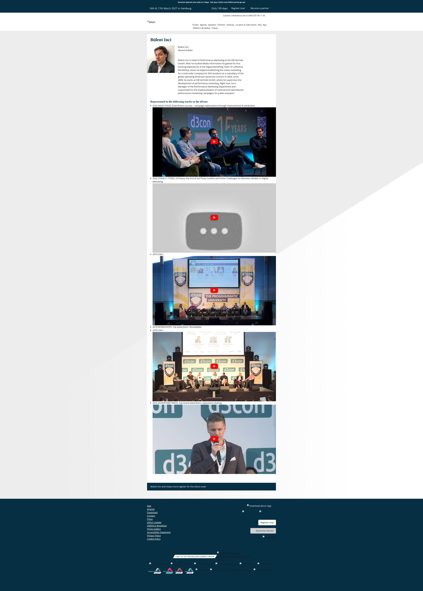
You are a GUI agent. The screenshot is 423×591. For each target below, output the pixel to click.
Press (150, 519)
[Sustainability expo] (264, 571)
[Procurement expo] (168, 571)
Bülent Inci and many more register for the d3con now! (178, 486)
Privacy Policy (154, 535)
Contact (151, 515)
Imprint (151, 509)
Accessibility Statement (159, 532)
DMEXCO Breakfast (201, 28)
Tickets (195, 24)
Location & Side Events (246, 24)
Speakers (212, 24)
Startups (230, 24)
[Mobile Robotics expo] (155, 571)
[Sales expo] (202, 571)
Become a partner (260, 8)
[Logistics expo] (265, 565)
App (264, 24)
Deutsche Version (265, 530)
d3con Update (154, 522)
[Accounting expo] (159, 565)
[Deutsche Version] (274, 8)
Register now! (238, 8)
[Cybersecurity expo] (226, 565)
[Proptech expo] (179, 571)
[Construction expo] (181, 565)
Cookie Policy (154, 538)
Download (152, 512)
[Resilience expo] (189, 571)
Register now (267, 522)
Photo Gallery (154, 528)
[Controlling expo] (203, 565)
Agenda (203, 24)
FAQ (260, 24)
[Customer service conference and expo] (231, 571)
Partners (221, 24)
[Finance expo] (247, 565)
